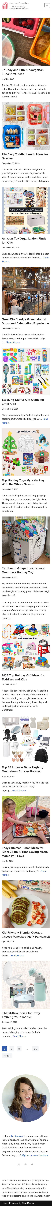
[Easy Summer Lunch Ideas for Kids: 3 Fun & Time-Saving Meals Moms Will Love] (26, 820)
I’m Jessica (17, 1136)
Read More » (13, 342)
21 (35, 1049)
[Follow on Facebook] (32, 1164)
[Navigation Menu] (47, 5)
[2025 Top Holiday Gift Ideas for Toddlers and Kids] (26, 647)
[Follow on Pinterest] (25, 1164)
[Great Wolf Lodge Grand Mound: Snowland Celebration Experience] (26, 291)
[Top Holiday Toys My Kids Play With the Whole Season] (26, 452)
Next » (7, 1056)
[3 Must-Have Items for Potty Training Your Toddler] (26, 985)
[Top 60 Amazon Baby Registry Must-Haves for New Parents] (26, 739)
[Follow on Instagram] (19, 1164)
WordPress (28, 1203)
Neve (4, 1203)
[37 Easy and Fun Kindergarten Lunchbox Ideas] (26, 42)
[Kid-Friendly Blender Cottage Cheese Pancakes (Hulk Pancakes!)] (26, 904)
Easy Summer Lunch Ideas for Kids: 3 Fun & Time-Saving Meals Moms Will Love (25, 852)
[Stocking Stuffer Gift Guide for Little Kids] (26, 371)
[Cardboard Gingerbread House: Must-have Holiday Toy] (26, 540)
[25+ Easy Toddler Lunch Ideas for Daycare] (26, 126)
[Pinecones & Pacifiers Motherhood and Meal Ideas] (15, 5)
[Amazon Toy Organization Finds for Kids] (26, 210)
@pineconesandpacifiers (35, 1155)
